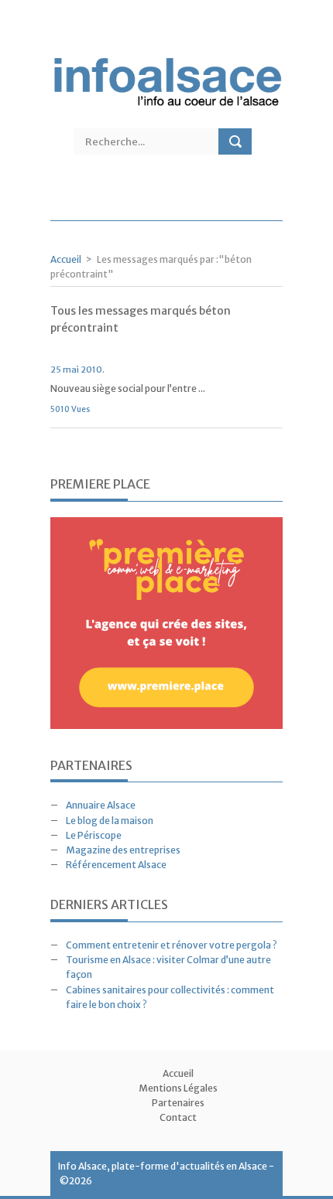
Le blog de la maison (109, 820)
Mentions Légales (178, 1088)
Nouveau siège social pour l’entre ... (127, 388)
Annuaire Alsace (101, 805)
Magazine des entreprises (123, 850)
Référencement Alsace (116, 864)
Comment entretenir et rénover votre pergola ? (171, 945)
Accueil (65, 259)
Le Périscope (94, 835)
